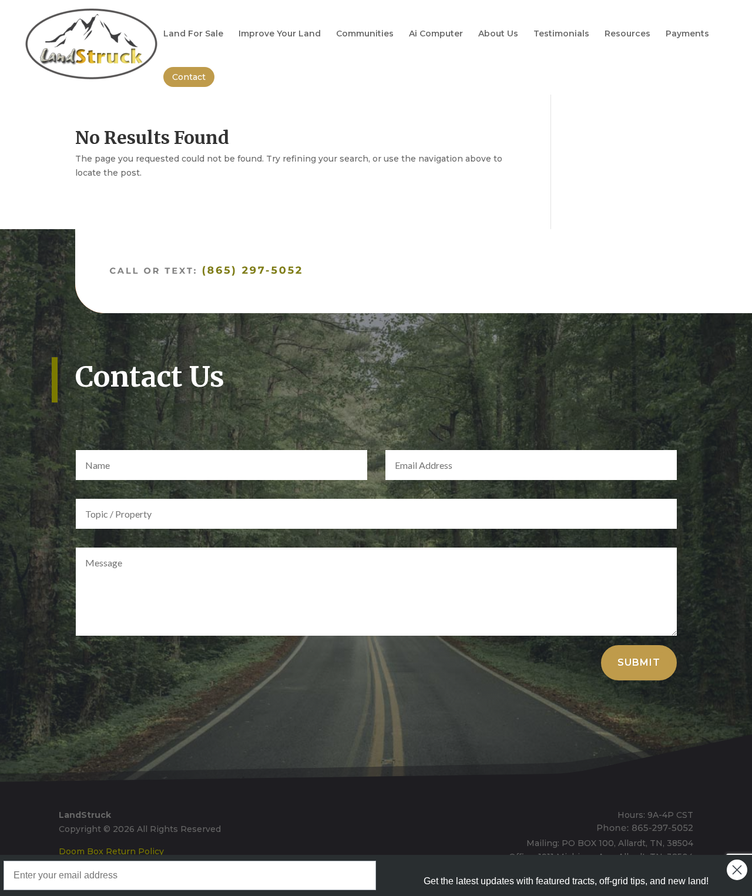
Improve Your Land (280, 34)
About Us (498, 34)
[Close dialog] (737, 870)
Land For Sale (193, 34)
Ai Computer (436, 34)
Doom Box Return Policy (111, 851)
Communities (365, 34)
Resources (627, 34)
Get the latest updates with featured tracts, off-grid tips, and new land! (566, 881)
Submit (638, 662)
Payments (687, 34)
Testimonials (561, 34)
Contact (189, 77)
